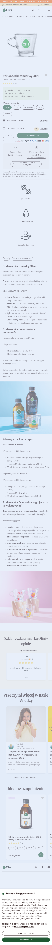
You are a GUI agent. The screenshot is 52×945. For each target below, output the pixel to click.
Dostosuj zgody (26, 933)
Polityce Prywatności (24, 927)
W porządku (26, 940)
